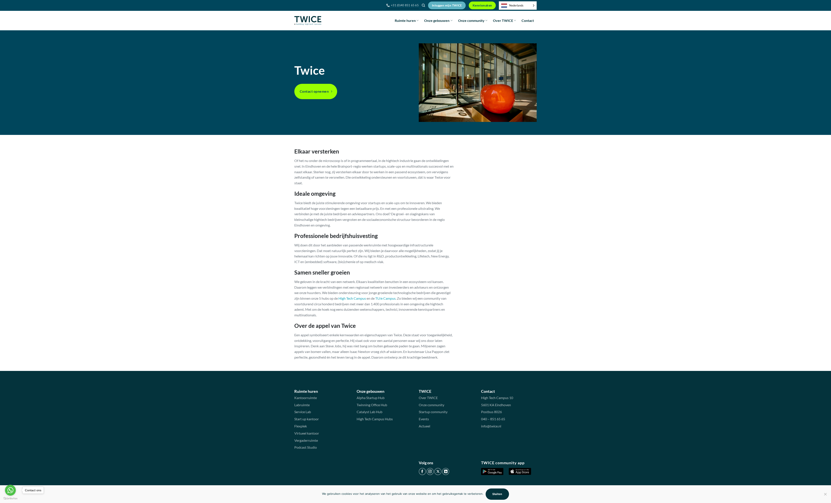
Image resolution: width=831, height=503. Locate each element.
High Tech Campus (352, 298)
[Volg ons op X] (437, 471)
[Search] (423, 5)
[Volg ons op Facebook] (422, 471)
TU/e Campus (385, 298)
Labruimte (302, 405)
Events (424, 419)
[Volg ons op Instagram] (430, 471)
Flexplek (300, 426)
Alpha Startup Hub (371, 398)
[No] (825, 495)
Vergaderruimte (306, 440)
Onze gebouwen (436, 20)
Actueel (424, 426)
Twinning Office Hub (372, 405)
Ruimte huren (405, 20)
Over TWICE (503, 20)
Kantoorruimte (305, 398)
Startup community (433, 412)
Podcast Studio (305, 447)
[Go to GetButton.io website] (10, 498)
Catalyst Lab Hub (369, 412)
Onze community (471, 20)
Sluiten (497, 494)
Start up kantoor (306, 419)
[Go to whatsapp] (10, 490)
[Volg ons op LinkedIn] (445, 471)
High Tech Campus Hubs (375, 419)
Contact (528, 20)
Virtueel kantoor (306, 433)
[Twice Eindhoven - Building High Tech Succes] (307, 20)
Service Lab (302, 412)
